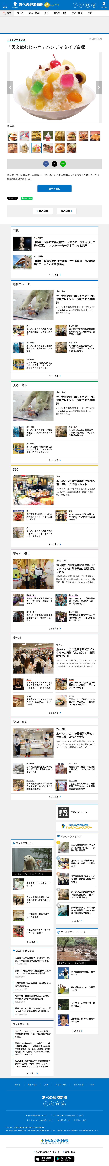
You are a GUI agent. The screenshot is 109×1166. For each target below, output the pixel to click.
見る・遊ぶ (34, 12)
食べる (20, 12)
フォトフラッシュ (16, 39)
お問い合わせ (65, 1120)
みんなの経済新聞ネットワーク (54, 1141)
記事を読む (54, 188)
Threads (93, 5)
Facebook (75, 5)
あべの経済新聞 (27, 5)
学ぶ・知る (77, 12)
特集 (90, 12)
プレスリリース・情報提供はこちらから (68, 1115)
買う (47, 12)
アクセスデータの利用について (41, 1120)
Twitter (81, 5)
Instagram (87, 5)
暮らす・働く (60, 12)
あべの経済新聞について (36, 1115)
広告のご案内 (81, 1120)
